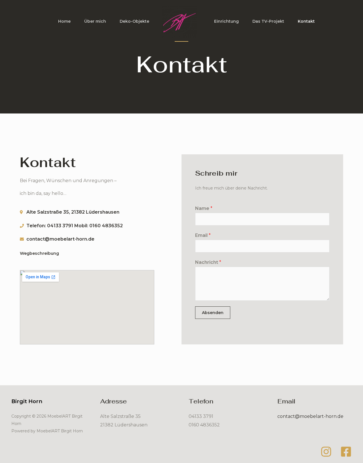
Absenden (212, 312)
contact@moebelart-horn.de (310, 416)
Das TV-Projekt (268, 21)
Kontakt (306, 21)
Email (203, 235)
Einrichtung (226, 21)
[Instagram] (326, 451)
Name (203, 208)
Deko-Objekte (134, 21)
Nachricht (208, 262)
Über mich (95, 21)
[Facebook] (346, 451)
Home (64, 21)
